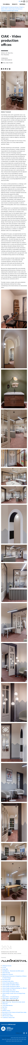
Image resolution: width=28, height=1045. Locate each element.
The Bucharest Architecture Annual (9, 7)
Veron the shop (6, 973)
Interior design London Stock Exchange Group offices (13, 994)
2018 (3, 1039)
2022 (17, 1038)
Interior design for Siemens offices (10, 992)
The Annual (6, 4)
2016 (8, 1039)
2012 (18, 1039)
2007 (10, 1041)
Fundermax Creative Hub (8, 1018)
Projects (14, 4)
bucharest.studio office (8, 981)
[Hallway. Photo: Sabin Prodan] (14, 349)
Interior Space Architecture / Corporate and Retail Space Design (11, 10)
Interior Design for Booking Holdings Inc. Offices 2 (14, 988)
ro (19, 1)
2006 (12, 1041)
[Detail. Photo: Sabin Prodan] (14, 524)
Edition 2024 (4, 9)
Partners (22, 4)
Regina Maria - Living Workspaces (10, 997)
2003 (21, 1041)
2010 (22, 1039)
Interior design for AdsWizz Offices (10, 985)
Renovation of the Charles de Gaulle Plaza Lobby (14, 1012)
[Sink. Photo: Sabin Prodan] (14, 389)
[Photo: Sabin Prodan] (14, 458)
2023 (15, 1038)
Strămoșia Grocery (6, 966)
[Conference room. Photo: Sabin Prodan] (14, 91)
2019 (25, 1038)
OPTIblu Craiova (6, 1011)
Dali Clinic (4, 1007)
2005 (15, 1041)
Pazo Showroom (6, 980)
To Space (4, 1009)
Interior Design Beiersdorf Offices (10, 983)
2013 (15, 1039)
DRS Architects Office (7, 1016)
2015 (10, 1039)
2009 (25, 1039)
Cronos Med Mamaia (7, 1005)
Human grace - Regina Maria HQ (10, 999)
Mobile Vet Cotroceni (7, 974)
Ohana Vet (5, 1004)
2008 (7, 1041)
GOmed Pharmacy (6, 1014)
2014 (13, 1039)
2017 (5, 1039)
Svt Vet (4, 967)
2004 (18, 1041)
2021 (20, 1038)
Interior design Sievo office (8, 990)
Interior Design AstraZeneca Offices (11, 986)
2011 (20, 1039)
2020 (22, 1038)
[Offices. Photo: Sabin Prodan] (14, 476)
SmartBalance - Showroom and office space (13, 971)
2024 (12, 1038)
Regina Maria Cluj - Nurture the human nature (13, 1002)
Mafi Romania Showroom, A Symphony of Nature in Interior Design (14, 977)
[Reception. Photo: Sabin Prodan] (14, 429)
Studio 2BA (5, 969)
